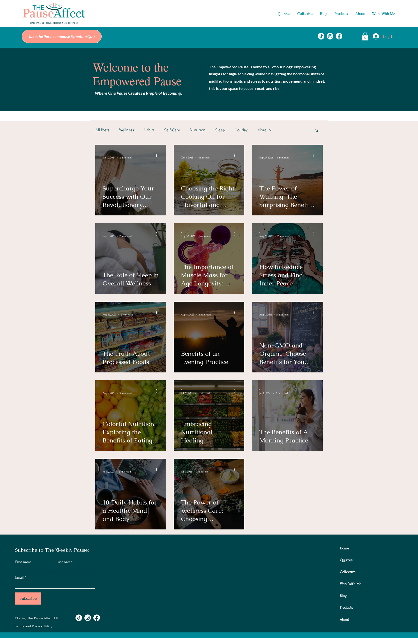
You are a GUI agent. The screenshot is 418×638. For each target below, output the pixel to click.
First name (23, 562)
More (262, 130)
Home (344, 548)
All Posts (102, 130)
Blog (343, 595)
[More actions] (158, 155)
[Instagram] (330, 36)
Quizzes (346, 560)
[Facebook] (339, 36)
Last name (65, 562)
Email (19, 577)
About (344, 619)
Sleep (220, 130)
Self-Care (172, 130)
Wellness (126, 130)
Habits (149, 130)
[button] (284, 14)
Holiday (241, 130)
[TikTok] (321, 36)
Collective (348, 572)
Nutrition (198, 130)
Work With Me (350, 584)
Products (346, 607)
